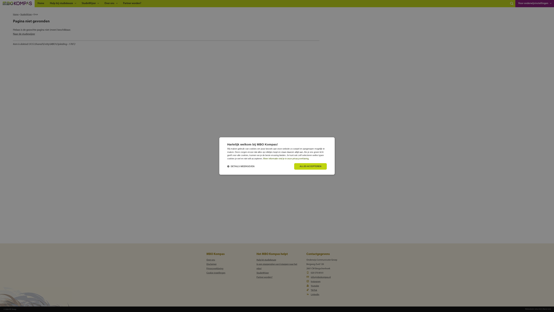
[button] (240, 166)
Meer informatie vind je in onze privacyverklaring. (286, 158)
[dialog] (277, 156)
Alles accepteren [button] (310, 166)
